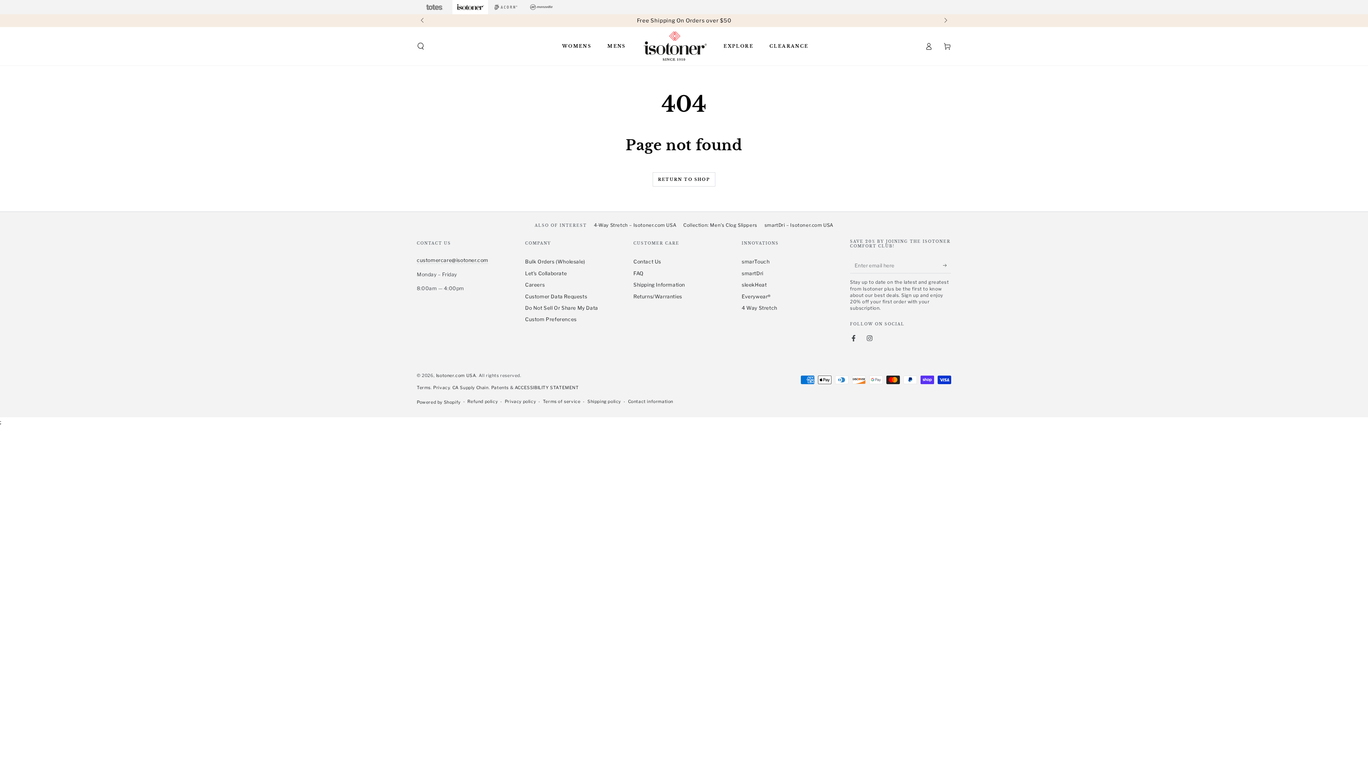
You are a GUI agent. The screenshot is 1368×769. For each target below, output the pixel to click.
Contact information (650, 401)
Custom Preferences (551, 319)
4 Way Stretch (759, 308)
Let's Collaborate (546, 273)
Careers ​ (535, 285)
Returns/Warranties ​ (658, 296)
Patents (500, 387)
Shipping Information (659, 285)
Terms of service (562, 401)
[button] (420, 46)
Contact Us (647, 261)
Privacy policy (520, 401)
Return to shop (684, 179)
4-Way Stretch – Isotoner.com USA (635, 225)
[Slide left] (423, 20)
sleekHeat (754, 285)
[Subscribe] (947, 265)
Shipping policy (604, 401)
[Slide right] (945, 20)
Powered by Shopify (439, 402)
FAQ (638, 273)
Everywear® (756, 296)
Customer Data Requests (556, 296)
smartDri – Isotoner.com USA (799, 225)
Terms (424, 387)
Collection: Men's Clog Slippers (720, 225)
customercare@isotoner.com (452, 260)
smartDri (752, 273)
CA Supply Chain (470, 387)
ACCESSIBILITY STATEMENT (547, 387)
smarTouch (756, 261)
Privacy (441, 387)
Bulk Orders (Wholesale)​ (555, 261)
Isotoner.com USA (456, 375)
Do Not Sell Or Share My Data (561, 308)
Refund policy (482, 401)
